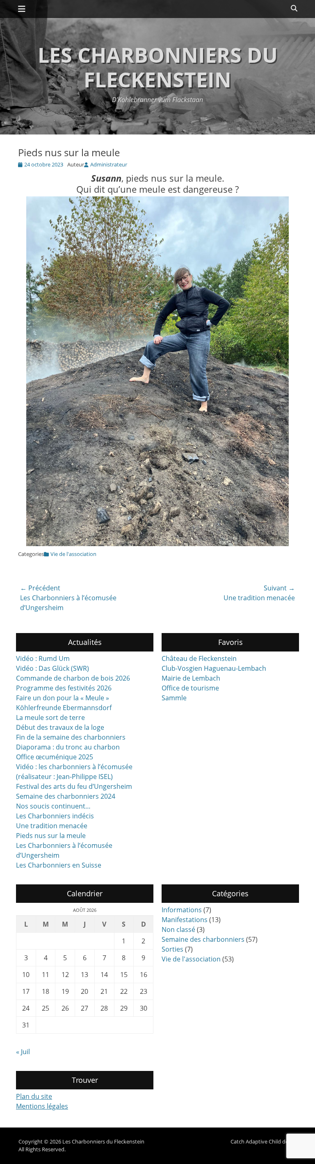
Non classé (178, 929)
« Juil (23, 1051)
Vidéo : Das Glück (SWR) (52, 668)
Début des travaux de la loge (60, 727)
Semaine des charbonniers (203, 939)
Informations (182, 909)
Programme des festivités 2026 (64, 687)
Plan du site (34, 1096)
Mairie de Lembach (191, 678)
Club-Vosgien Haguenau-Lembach (214, 668)
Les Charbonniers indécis (55, 815)
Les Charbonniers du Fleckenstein (158, 67)
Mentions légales (42, 1106)
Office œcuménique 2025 (54, 756)
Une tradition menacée (51, 825)
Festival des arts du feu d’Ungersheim (74, 786)
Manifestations (185, 919)
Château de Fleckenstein (199, 658)
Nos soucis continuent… (53, 806)
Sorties (172, 949)
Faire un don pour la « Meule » (62, 697)
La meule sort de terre (50, 717)
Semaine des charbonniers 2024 (65, 796)
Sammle (174, 697)
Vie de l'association (73, 554)
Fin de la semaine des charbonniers (71, 737)
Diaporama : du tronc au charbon (68, 747)
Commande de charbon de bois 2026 (73, 678)
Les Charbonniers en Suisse (58, 865)
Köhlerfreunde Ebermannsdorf (64, 707)
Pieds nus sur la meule (51, 835)
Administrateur (108, 164)
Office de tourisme (190, 687)
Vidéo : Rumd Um (43, 658)
